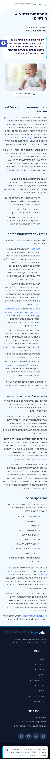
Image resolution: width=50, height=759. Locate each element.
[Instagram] (36, 736)
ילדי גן (41, 675)
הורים (41, 691)
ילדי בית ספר (38, 680)
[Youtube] (28, 736)
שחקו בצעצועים (32, 312)
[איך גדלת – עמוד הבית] (31, 4)
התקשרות (29, 138)
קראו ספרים (11, 309)
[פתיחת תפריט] (5, 5)
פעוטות (41, 670)
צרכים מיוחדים (38, 696)
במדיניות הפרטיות (25, 755)
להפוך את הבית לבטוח (18, 365)
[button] (3, 43)
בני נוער (41, 686)
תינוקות (41, 664)
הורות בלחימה (38, 702)
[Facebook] (43, 736)
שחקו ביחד (35, 309)
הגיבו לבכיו (35, 249)
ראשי (41, 659)
